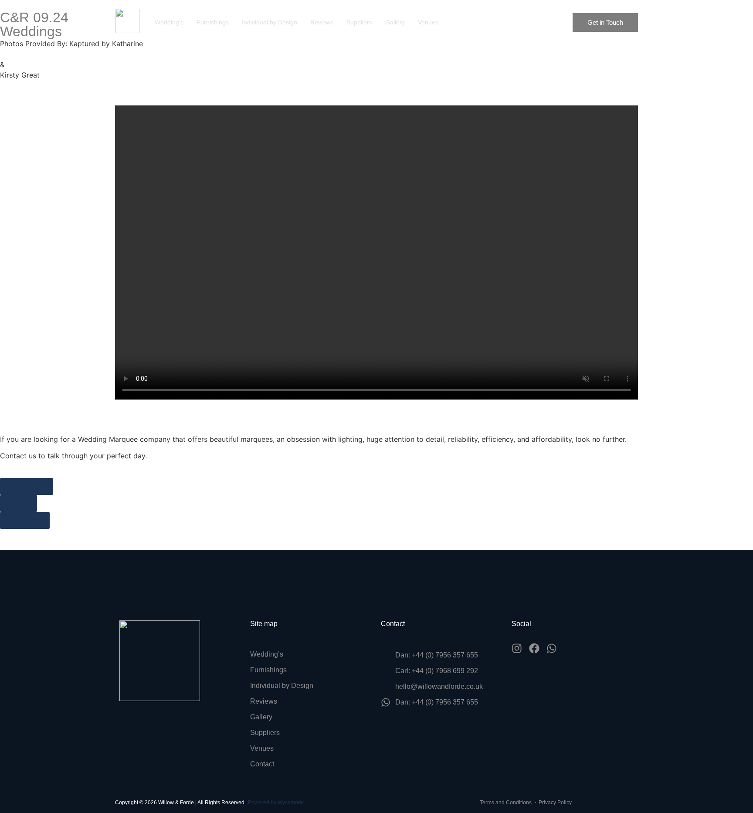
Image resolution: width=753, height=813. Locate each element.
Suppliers (359, 22)
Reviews (321, 22)
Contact (262, 764)
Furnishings (213, 22)
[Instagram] (517, 648)
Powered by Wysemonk (276, 802)
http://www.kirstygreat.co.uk (47, 85)
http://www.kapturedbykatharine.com (61, 54)
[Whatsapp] (551, 648)
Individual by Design (269, 22)
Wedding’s (169, 22)
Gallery (395, 22)
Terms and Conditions (506, 802)
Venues (428, 22)
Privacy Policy (555, 802)
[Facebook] (534, 648)
